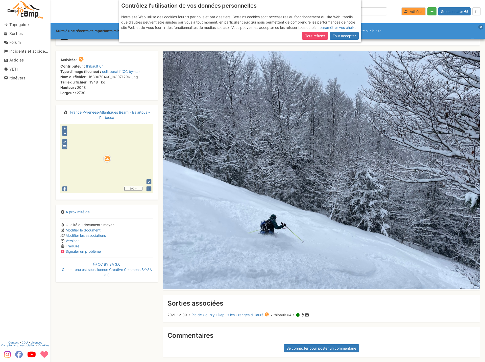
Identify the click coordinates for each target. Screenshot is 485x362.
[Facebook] (19, 356)
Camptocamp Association (18, 345)
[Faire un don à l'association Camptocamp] (44, 356)
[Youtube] (31, 356)
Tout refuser (315, 36)
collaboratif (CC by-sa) (121, 71)
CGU (25, 342)
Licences (36, 342)
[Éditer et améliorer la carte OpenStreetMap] (149, 181)
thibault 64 (95, 66)
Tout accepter (344, 36)
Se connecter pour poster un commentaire (321, 348)
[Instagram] (6, 356)
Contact (13, 342)
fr (476, 11)
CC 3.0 (107, 269)
